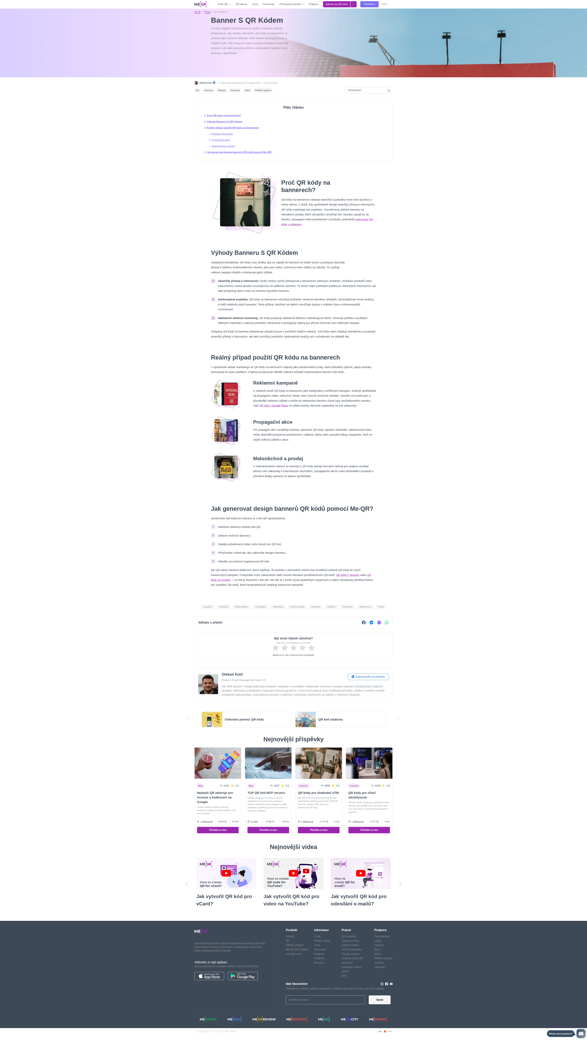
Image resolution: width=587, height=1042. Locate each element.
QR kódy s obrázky (347, 575)
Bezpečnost (365, 606)
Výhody (290, 943)
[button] (385, 4)
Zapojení (207, 606)
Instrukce (208, 90)
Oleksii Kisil (205, 83)
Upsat (379, 1007)
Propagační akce (221, 140)
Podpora (313, 4)
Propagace (260, 606)
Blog (376, 957)
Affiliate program (295, 952)
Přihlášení (369, 4)
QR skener (241, 4)
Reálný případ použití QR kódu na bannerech (233, 128)
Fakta (381, 606)
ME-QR (197, 12)
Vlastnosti (235, 90)
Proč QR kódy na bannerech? (224, 115)
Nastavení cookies (352, 974)
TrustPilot (319, 965)
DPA (344, 983)
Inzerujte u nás (294, 961)
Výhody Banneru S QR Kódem (224, 121)
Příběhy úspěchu (263, 90)
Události (331, 606)
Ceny (255, 4)
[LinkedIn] (214, 82)
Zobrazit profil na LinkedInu (370, 676)
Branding (315, 606)
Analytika (223, 606)
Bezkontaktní (241, 606)
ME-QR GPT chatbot (297, 957)
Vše (197, 90)
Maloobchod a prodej (223, 146)
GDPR (345, 979)
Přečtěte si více (218, 830)
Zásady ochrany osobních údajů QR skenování (352, 965)
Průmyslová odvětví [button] (290, 4)
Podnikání (347, 606)
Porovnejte (269, 4)
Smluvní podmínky (352, 957)
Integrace (319, 961)
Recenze (319, 970)
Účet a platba (349, 943)
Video (247, 90)
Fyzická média (297, 606)
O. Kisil (254, 821)
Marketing (278, 606)
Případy (207, 12)
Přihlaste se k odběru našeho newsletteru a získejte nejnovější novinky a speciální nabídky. (335, 996)
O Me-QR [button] (223, 4)
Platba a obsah (322, 948)
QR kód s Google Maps (273, 405)
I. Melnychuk (206, 821)
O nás (317, 943)
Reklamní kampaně (222, 134)
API (288, 948)
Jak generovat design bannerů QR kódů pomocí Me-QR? (239, 152)
